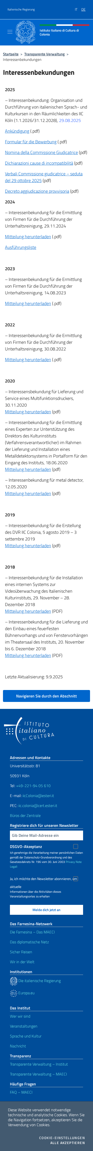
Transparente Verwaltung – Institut (39, 1064)
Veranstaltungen (23, 1026)
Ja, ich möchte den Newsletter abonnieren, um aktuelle (43, 879)
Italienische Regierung (21, 9)
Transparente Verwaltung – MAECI (38, 1074)
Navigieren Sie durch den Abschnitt (46, 696)
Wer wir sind (20, 1016)
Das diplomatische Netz (29, 942)
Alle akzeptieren (67, 1143)
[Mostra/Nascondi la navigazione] (10, 32)
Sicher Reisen (21, 952)
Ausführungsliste (20, 247)
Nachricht (18, 1046)
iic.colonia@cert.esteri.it (37, 805)
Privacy (70, 861)
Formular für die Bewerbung (31, 141)
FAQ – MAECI (21, 1092)
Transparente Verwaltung (44, 54)
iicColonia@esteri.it (38, 796)
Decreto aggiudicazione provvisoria (37, 191)
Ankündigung (17, 131)
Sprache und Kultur (25, 1036)
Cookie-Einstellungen (62, 1138)
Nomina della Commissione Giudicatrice (41, 152)
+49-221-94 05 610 (33, 786)
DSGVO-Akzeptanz (26, 846)
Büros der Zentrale (25, 815)
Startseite (11, 54)
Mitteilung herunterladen (28, 236)
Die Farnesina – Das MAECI (32, 932)
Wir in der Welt (22, 962)
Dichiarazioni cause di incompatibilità (39, 163)
